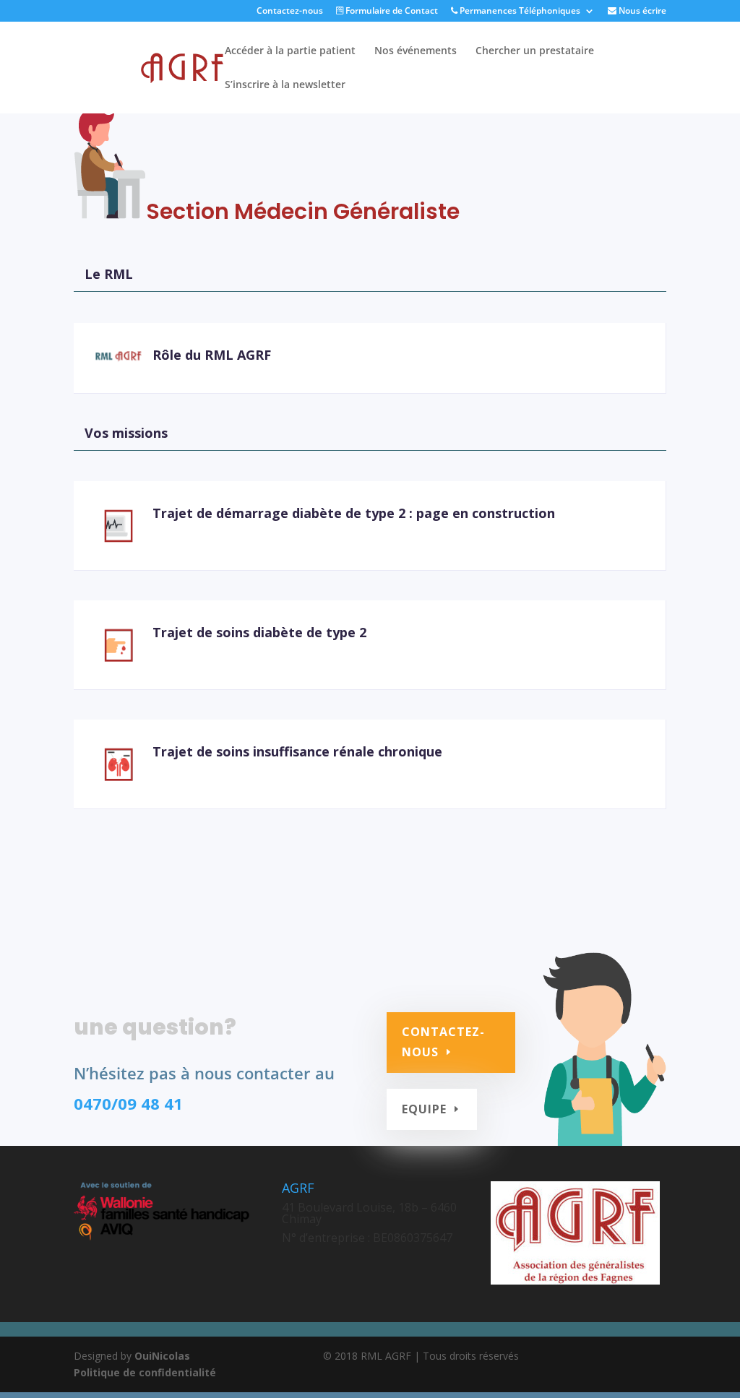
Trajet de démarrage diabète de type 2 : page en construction (353, 513)
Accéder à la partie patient (290, 51)
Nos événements (415, 51)
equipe (424, 1109)
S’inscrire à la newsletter (285, 85)
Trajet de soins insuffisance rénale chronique (297, 751)
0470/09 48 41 (128, 1103)
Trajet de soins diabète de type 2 (259, 632)
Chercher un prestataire (535, 51)
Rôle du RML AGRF (211, 354)
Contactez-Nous (443, 1041)
